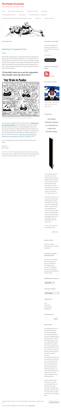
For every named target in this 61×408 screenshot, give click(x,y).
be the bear (32, 151)
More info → (55, 231)
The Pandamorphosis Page (8, 15)
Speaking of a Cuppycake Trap (14, 49)
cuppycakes (16, 153)
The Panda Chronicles (13, 3)
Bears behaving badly (19, 151)
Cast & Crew (22, 15)
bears (36, 151)
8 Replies (4, 53)
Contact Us (38, 18)
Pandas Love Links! (49, 18)
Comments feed (48, 307)
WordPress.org (47, 309)
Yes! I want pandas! (50, 60)
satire (18, 155)
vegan (21, 155)
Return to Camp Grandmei (50, 269)
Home (3, 11)
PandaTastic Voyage (32, 11)
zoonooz (25, 155)
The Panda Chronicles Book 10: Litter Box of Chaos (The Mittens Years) (51, 125)
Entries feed (47, 305)
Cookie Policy (32, 405)
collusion (10, 153)
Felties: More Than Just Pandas (16, 11)
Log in (45, 303)
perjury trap (31, 153)
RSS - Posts (52, 76)
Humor (20, 153)
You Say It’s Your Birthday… (50, 267)
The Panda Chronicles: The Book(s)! (38, 15)
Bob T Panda (5, 153)
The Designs (44, 11)
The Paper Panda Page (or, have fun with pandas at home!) (17, 18)
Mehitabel (25, 153)
